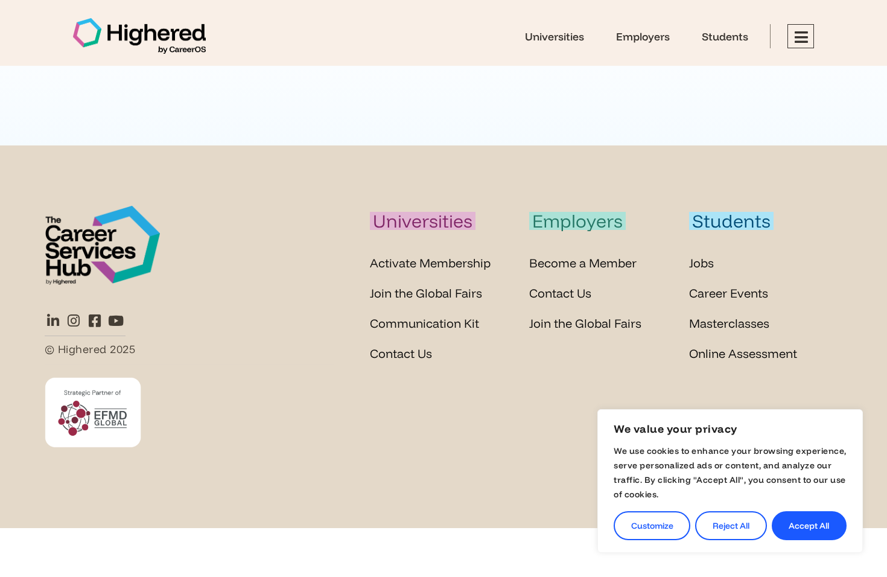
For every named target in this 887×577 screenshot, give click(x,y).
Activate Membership (430, 262)
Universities (554, 36)
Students (725, 36)
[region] (730, 481)
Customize (652, 525)
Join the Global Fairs (426, 293)
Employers (643, 36)
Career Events (728, 293)
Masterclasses (729, 323)
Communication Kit (424, 323)
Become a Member (583, 262)
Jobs (701, 262)
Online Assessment (743, 353)
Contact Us (401, 353)
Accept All (809, 525)
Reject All (731, 525)
